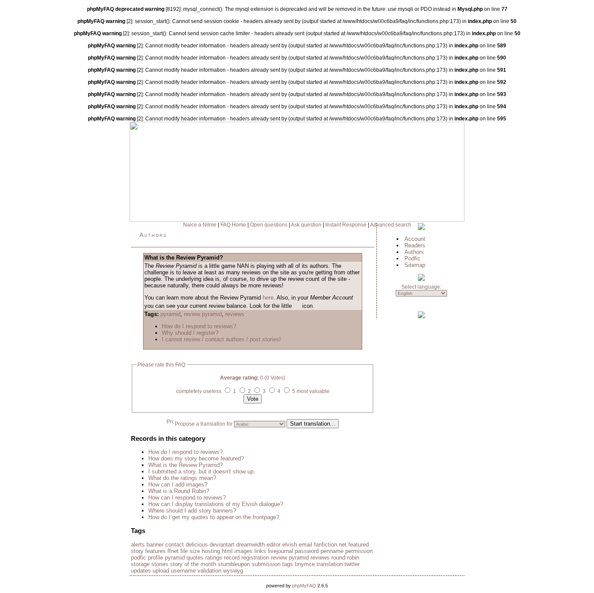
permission (359, 551)
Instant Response (346, 225)
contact (174, 544)
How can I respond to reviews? (187, 497)
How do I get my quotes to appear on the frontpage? (213, 517)
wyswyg (233, 570)
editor (273, 544)
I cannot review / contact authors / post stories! (221, 339)
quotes (195, 557)
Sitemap (414, 265)
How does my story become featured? (196, 458)
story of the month (193, 564)
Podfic (412, 258)
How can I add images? (177, 484)
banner (155, 544)
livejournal (280, 551)
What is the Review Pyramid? (185, 465)
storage (140, 564)
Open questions (268, 225)
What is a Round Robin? (178, 491)
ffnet (173, 551)
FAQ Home (233, 225)
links (260, 551)
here (268, 297)
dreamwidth (250, 544)
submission (266, 564)
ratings (213, 557)
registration (255, 557)
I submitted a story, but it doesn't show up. (201, 471)
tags (287, 564)
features (155, 551)
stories (159, 564)
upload (161, 570)
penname (332, 551)
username (183, 570)
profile (155, 557)
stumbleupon (234, 564)
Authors (153, 235)
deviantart (222, 544)
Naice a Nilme (200, 225)
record (232, 557)
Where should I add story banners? (192, 510)
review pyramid (203, 314)
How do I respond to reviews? (199, 326)
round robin (345, 557)
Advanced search (390, 225)
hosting (211, 551)
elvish (289, 544)
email (305, 544)
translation (330, 564)
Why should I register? (190, 333)
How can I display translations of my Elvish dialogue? (215, 504)
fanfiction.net (330, 544)
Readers (414, 245)
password (307, 551)
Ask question (306, 225)
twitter (352, 564)
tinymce (305, 564)
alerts (138, 544)
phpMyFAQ (304, 585)
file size (190, 551)
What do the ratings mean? (182, 478)
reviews (234, 314)
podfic (138, 557)
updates (141, 570)
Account (414, 239)
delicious (197, 544)
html (227, 551)
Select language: (421, 287)
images (243, 551)
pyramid (170, 314)
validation (209, 570)
